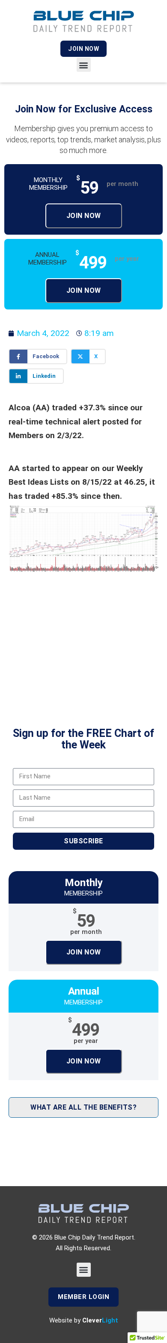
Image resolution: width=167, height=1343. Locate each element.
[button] (84, 65)
